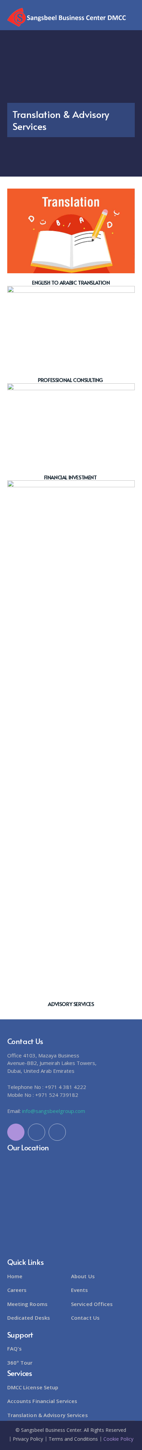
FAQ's (14, 1348)
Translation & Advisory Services (47, 1415)
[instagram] (57, 1132)
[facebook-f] (36, 1132)
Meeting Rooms (27, 1304)
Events (79, 1289)
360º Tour (20, 1362)
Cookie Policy (118, 1439)
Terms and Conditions (73, 1439)
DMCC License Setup (33, 1387)
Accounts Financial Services (42, 1401)
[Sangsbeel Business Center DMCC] (67, 17)
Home (14, 1276)
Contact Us (85, 1317)
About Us (83, 1276)
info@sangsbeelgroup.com (53, 1110)
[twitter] (15, 1132)
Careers (17, 1289)
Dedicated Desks (28, 1317)
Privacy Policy (28, 1439)
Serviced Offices (92, 1304)
